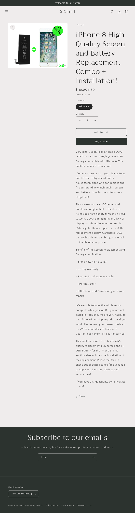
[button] (7, 11)
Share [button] (82, 396)
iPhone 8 (84, 106)
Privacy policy (67, 505)
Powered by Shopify (34, 505)
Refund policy (52, 505)
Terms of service (84, 505)
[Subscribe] (93, 457)
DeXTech (20, 505)
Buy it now (101, 141)
